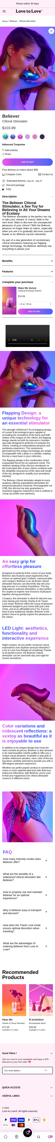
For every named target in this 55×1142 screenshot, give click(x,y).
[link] (5, 1137)
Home (5, 21)
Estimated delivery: (16, 181)
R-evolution (36, 1019)
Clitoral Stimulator (14, 121)
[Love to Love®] (29, 11)
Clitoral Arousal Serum (29, 290)
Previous (4, 68)
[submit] (45, 1070)
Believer (11, 116)
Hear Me (7, 1019)
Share (8, 154)
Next (51, 68)
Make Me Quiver (27, 288)
